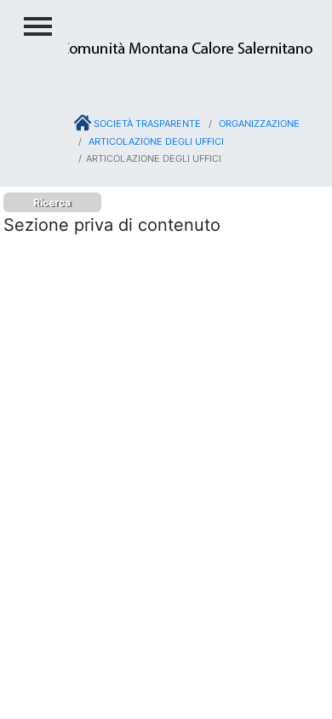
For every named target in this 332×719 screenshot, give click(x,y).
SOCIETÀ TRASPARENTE (146, 123)
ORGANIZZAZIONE (258, 123)
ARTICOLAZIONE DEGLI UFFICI (155, 141)
